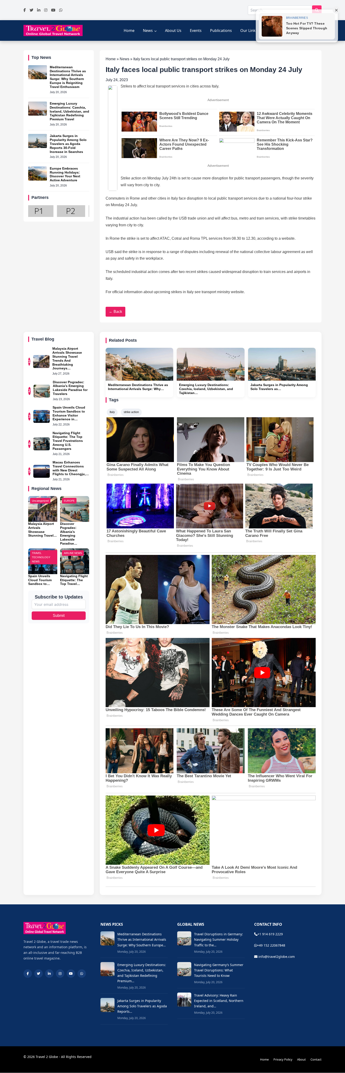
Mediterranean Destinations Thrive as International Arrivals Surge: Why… (138, 387)
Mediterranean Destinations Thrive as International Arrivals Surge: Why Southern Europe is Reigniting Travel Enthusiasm (68, 77)
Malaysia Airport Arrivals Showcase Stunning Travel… (42, 529)
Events (196, 30)
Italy (112, 412)
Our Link (248, 30)
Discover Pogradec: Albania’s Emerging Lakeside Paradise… (68, 533)
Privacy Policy (282, 1059)
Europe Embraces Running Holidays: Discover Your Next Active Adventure (65, 174)
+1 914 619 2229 (270, 934)
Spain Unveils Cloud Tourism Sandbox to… (40, 580)
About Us (173, 30)
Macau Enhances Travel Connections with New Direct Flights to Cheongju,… (71, 468)
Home (129, 30)
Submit (59, 616)
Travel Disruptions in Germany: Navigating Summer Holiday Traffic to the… (218, 939)
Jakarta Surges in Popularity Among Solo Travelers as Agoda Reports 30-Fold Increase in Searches (68, 143)
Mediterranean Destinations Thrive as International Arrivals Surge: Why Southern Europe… (141, 939)
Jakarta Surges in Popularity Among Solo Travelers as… (279, 387)
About (301, 1059)
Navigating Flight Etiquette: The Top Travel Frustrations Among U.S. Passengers (68, 441)
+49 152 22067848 (271, 945)
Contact (316, 1059)
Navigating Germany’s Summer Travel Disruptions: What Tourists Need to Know (218, 970)
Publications (221, 30)
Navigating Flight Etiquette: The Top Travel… (74, 580)
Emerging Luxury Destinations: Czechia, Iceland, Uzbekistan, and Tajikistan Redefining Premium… (141, 973)
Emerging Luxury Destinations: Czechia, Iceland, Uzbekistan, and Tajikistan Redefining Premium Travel (69, 111)
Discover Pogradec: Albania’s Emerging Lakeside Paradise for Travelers (70, 388)
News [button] (148, 30)
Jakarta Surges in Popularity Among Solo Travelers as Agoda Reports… (142, 1006)
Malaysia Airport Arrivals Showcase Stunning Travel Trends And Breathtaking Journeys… (67, 358)
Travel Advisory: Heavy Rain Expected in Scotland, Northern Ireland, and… (218, 1000)
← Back (115, 312)
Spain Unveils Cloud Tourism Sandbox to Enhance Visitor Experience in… (69, 413)
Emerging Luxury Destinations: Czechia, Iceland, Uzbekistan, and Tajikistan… (206, 389)
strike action (131, 412)
